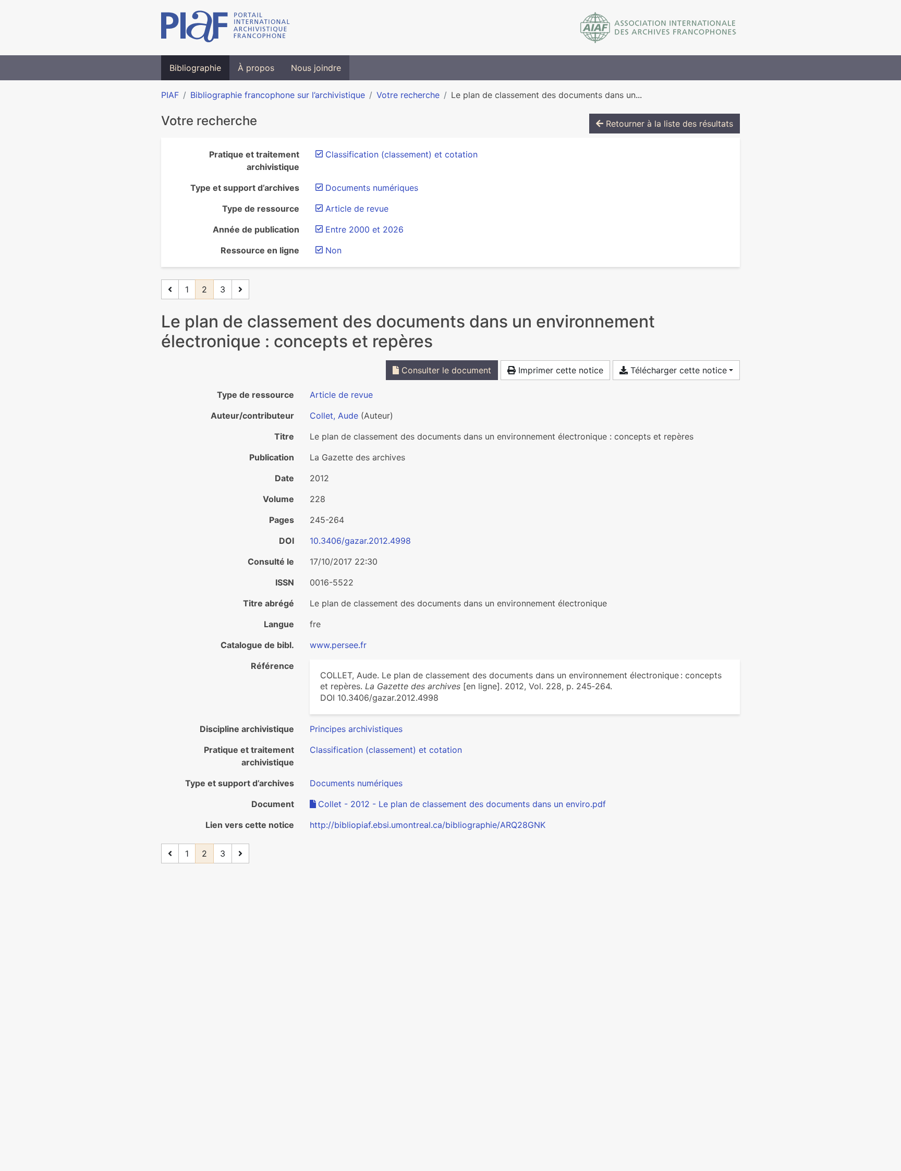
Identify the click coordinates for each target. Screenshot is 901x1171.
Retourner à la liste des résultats (668, 123)
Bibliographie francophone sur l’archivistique (277, 95)
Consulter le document (445, 370)
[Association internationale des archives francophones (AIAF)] (658, 27)
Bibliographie (195, 68)
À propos (256, 68)
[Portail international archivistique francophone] (225, 27)
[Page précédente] (170, 289)
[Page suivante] (240, 289)
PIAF (170, 95)
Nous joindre (316, 68)
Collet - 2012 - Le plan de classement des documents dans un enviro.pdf (462, 804)
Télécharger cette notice (677, 370)
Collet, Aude (334, 415)
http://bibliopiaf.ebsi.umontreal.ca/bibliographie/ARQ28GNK (427, 825)
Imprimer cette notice (559, 370)
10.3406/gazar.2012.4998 (360, 540)
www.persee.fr (338, 645)
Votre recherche (408, 95)
